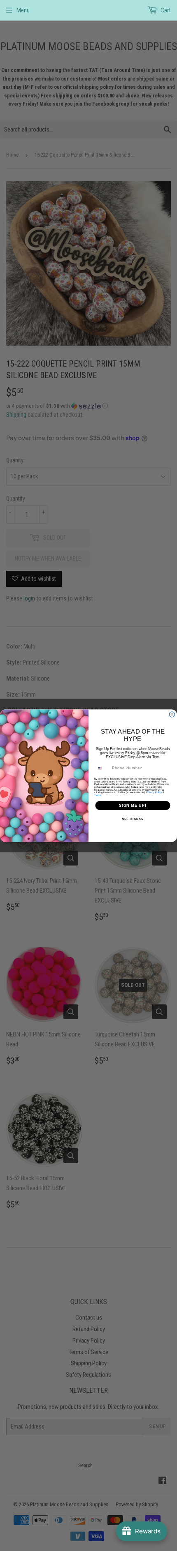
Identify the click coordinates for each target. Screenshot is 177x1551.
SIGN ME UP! (133, 805)
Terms (97, 795)
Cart (165, 10)
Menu (23, 10)
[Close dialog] (172, 714)
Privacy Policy (154, 792)
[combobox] (102, 768)
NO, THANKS (132, 818)
